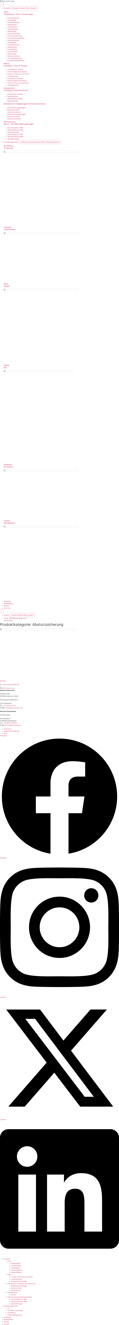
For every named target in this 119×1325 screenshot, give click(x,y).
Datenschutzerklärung (11, 731)
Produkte (7, 1259)
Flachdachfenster (13, 22)
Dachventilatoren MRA (15, 128)
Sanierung (7, 1317)
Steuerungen (11, 31)
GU (8, 1308)
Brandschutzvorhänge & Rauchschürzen (21, 1283)
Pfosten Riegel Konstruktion (17, 72)
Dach (9, 1261)
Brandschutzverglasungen (16, 107)
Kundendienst (8, 1319)
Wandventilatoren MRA (15, 130)
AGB (5, 733)
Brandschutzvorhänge (15, 94)
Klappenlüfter (12, 25)
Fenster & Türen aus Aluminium (18, 74)
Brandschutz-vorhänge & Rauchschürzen (16, 89)
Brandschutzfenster (14, 112)
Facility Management (14, 1315)
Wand (9, 1275)
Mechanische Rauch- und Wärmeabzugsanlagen (19, 123)
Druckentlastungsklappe (15, 38)
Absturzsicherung (13, 34)
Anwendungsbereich (11, 1306)
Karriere (6, 1322)
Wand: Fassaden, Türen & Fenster (15, 64)
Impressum (7, 729)
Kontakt (6, 1324)
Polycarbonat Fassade (15, 69)
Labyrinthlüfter (12, 29)
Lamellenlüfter (12, 27)
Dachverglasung (13, 18)
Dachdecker (11, 1313)
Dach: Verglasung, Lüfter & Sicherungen (18, 13)
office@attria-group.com (14, 708)
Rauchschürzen (12, 96)
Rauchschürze (16, 1290)
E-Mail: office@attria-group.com (15, 618)
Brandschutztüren (13, 110)
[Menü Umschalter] (2, 4)
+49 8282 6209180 (10, 723)
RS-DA (13, 1295)
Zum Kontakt (8, 620)
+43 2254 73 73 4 (9, 705)
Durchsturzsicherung (14, 36)
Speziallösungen (13, 132)
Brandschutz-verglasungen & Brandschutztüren (24, 104)
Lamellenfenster (13, 76)
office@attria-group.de (13, 725)
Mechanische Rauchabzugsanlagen (19, 1297)
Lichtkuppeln (11, 20)
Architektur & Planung (15, 1310)
